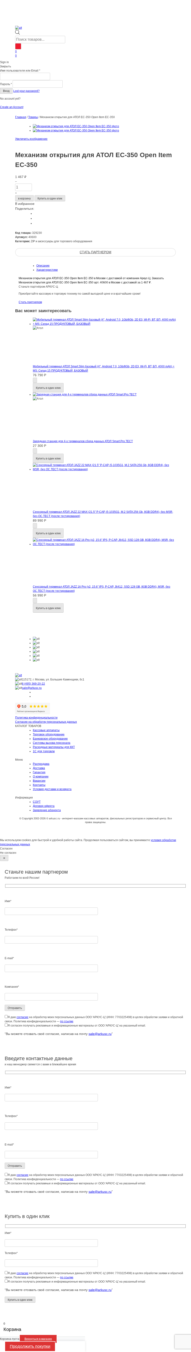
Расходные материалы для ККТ (54, 747)
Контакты (39, 785)
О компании (40, 776)
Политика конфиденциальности (36, 717)
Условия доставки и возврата (52, 789)
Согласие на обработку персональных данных (46, 721)
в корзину (24, 198)
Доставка (39, 768)
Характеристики (47, 269)
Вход (6, 91)
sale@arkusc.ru (32, 688)
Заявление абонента (47, 810)
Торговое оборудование (49, 734)
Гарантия (39, 772)
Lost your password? (26, 91)
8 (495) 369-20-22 (33, 683)
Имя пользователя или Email (20, 70)
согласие (22, 1017)
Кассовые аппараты (46, 730)
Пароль (6, 84)
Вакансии (39, 780)
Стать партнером (95, 252)
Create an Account (11, 107)
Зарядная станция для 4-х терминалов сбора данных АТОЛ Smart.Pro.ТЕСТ (83, 441)
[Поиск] (18, 46)
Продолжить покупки (30, 1346)
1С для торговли (44, 751)
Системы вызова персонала (51, 743)
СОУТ (37, 801)
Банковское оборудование (50, 738)
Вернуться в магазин (38, 1339)
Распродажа (41, 764)
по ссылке (66, 1021)
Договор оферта (44, 806)
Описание (43, 265)
